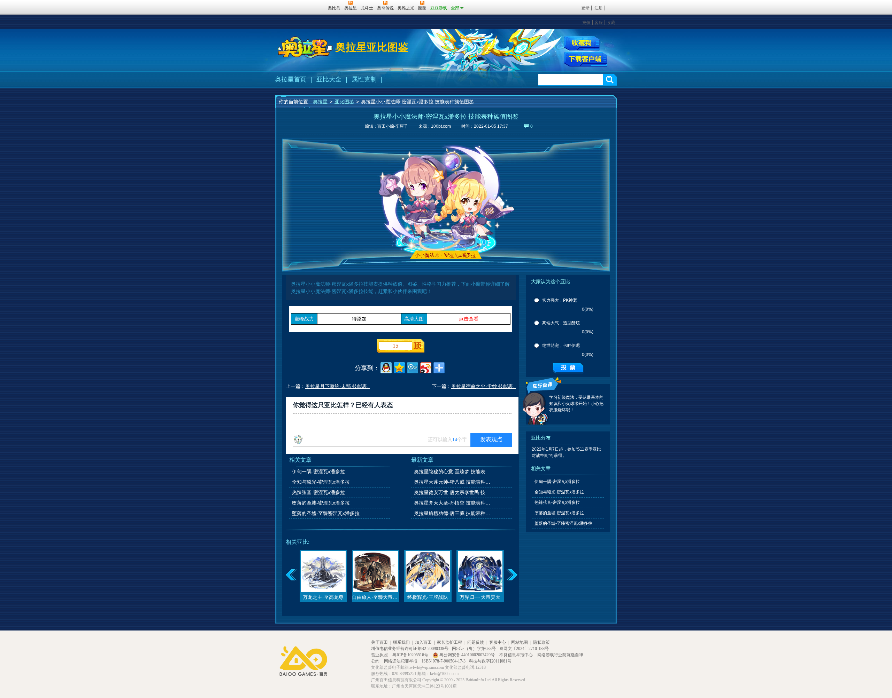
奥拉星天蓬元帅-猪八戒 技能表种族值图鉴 (452, 482)
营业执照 (380, 654)
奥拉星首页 (290, 79)
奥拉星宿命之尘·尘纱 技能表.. (483, 386)
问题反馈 (475, 642)
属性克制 (364, 79)
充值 (586, 22)
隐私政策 (541, 642)
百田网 (312, 7)
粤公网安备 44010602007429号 (467, 654)
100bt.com (441, 126)
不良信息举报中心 (516, 654)
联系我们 (401, 642)
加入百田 (423, 642)
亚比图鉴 (344, 101)
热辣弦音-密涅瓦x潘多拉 (318, 492)
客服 (598, 22)
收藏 (611, 22)
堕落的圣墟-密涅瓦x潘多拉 (321, 503)
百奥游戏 (286, 8)
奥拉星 (320, 101)
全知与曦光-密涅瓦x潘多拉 (321, 482)
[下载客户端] (585, 59)
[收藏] (582, 43)
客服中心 (497, 642)
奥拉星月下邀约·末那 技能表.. (337, 386)
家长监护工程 (449, 642)
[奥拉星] (305, 47)
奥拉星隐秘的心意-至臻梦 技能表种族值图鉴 (452, 471)
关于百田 (379, 642)
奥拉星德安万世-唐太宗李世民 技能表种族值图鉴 (452, 492)
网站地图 (519, 642)
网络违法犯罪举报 (401, 661)
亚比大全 (328, 79)
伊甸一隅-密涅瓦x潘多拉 (318, 471)
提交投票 (568, 368)
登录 (585, 8)
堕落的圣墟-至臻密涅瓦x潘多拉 (326, 513)
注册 (598, 8)
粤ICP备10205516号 (410, 654)
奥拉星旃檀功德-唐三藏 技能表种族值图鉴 (452, 513)
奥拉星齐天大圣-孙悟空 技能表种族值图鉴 (452, 503)
